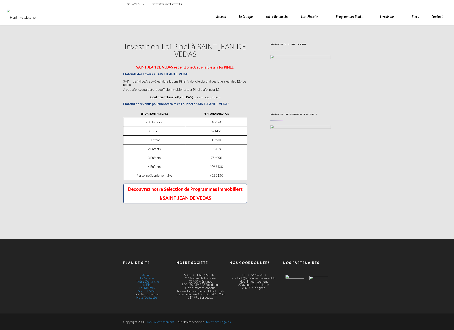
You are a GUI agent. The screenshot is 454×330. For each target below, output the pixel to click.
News (415, 17)
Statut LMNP (147, 291)
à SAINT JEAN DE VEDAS (185, 198)
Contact (437, 17)
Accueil (221, 17)
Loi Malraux (147, 288)
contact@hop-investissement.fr (167, 3)
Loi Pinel (147, 285)
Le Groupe (246, 17)
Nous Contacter (147, 297)
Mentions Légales (218, 322)
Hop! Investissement (160, 322)
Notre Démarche (276, 17)
